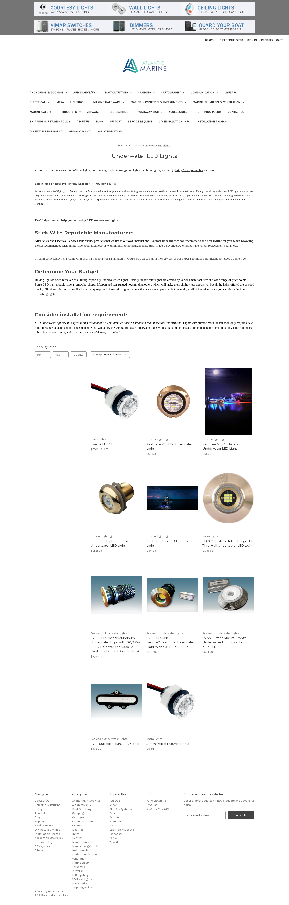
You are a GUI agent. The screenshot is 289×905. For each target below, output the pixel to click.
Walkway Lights (150, 112)
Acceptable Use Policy (46, 131)
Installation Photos (211, 121)
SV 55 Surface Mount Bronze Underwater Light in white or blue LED (224, 642)
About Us (83, 121)
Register (267, 40)
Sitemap (40, 850)
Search (210, 40)
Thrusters (69, 112)
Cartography (171, 92)
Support (115, 121)
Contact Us (236, 112)
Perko (113, 838)
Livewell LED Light (105, 444)
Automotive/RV (84, 92)
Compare (115, 401)
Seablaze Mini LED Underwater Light (170, 543)
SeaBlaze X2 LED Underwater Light (169, 446)
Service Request (140, 121)
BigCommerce (55, 891)
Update (79, 354)
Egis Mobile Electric (121, 829)
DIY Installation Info (174, 121)
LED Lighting (119, 112)
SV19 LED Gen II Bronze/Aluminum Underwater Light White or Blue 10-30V (170, 642)
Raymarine (116, 821)
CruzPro (231, 92)
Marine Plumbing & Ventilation (216, 102)
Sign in (252, 40)
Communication (202, 92)
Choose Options (116, 408)
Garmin (114, 817)
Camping (144, 92)
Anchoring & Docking (46, 92)
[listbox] (116, 355)
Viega (112, 825)
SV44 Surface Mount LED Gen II (115, 744)
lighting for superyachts (187, 170)
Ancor (113, 805)
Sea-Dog (114, 800)
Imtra (59, 102)
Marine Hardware (107, 102)
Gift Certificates (231, 40)
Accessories (178, 112)
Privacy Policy (80, 131)
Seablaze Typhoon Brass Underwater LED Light (109, 543)
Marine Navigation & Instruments (157, 102)
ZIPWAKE (93, 112)
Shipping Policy (210, 112)
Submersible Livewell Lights (167, 744)
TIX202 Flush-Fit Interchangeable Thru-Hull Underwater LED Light (228, 543)
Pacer (113, 813)
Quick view (113, 394)
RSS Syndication (109, 131)
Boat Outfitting (116, 92)
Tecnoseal (115, 834)
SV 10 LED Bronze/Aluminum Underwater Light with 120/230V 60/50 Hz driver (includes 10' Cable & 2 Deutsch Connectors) (115, 644)
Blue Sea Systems (120, 809)
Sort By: (97, 354)
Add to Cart (116, 602)
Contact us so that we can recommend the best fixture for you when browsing (202, 241)
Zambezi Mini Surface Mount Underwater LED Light (224, 446)
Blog (99, 121)
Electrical (37, 102)
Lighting (76, 102)
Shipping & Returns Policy (50, 121)
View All (114, 842)
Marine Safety (41, 112)
